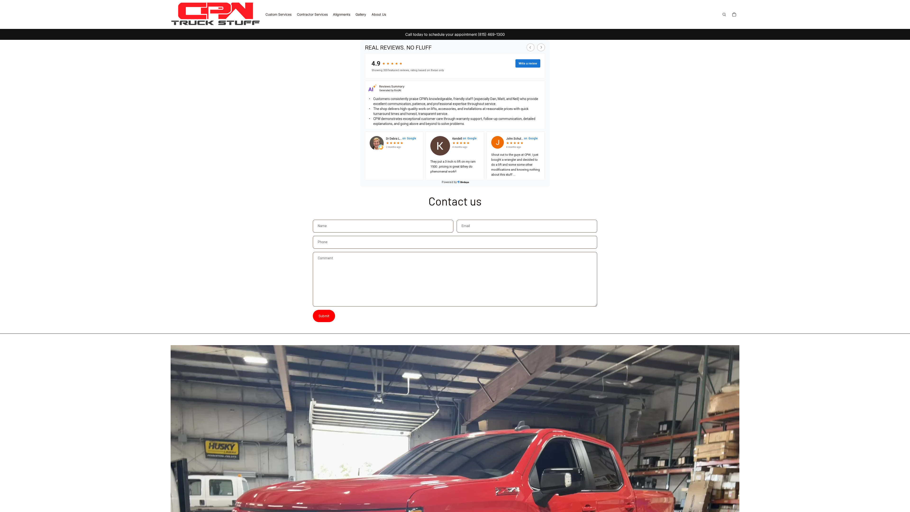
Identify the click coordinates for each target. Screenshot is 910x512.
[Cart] (734, 14)
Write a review (528, 63)
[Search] (724, 14)
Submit (323, 316)
